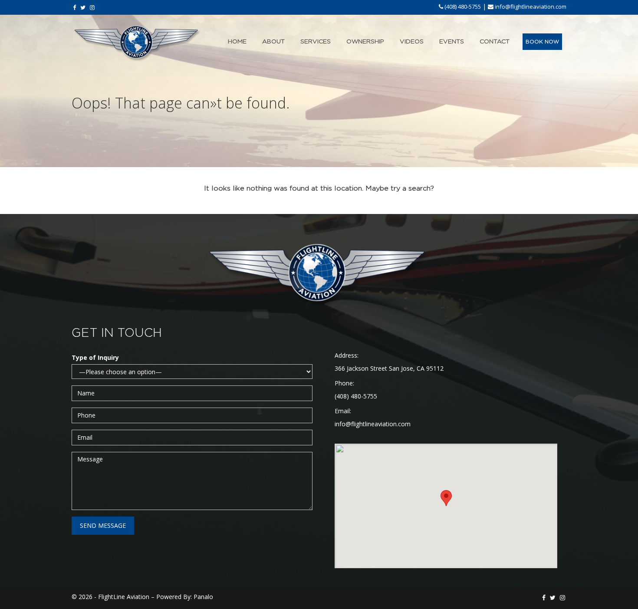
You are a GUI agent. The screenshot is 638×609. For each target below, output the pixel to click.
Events (451, 42)
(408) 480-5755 (462, 6)
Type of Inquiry (95, 357)
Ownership (365, 42)
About (273, 42)
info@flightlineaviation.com (529, 6)
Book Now (542, 41)
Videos (412, 42)
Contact (495, 42)
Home (237, 42)
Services (315, 42)
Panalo (203, 597)
